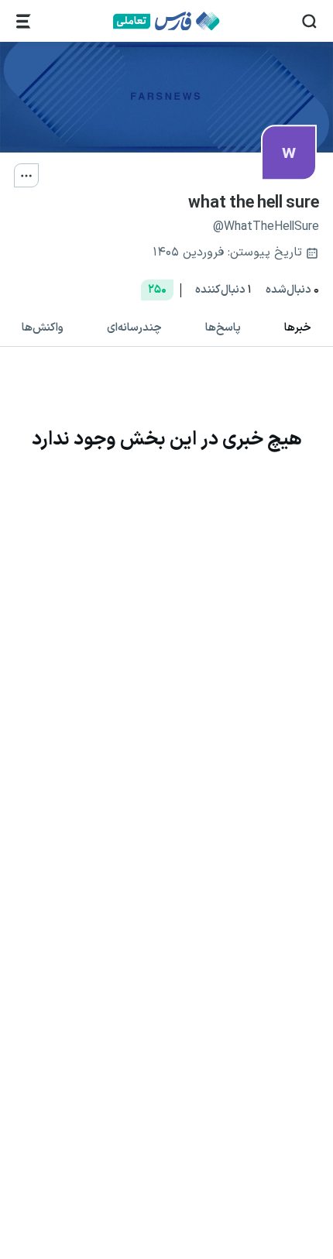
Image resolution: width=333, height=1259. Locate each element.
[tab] (298, 328)
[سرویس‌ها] (23, 21)
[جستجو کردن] (309, 21)
